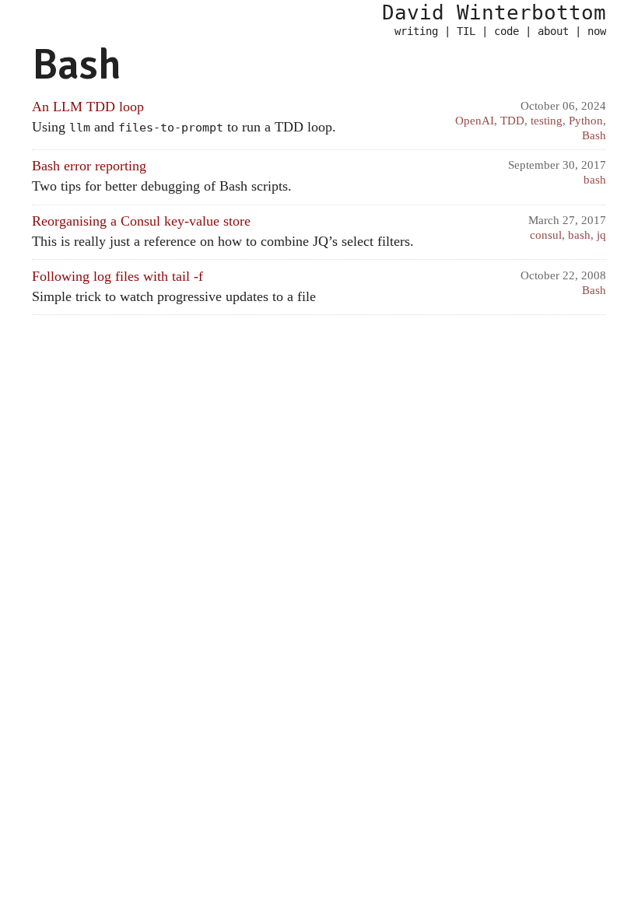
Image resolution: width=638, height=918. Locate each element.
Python (586, 120)
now (596, 31)
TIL (466, 31)
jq (601, 234)
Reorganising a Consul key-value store (141, 221)
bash (595, 179)
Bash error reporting (89, 165)
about (553, 31)
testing (547, 120)
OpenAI (474, 120)
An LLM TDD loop (88, 106)
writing (416, 31)
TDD (512, 120)
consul (546, 234)
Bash (594, 135)
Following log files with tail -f (117, 276)
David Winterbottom (494, 12)
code (506, 31)
